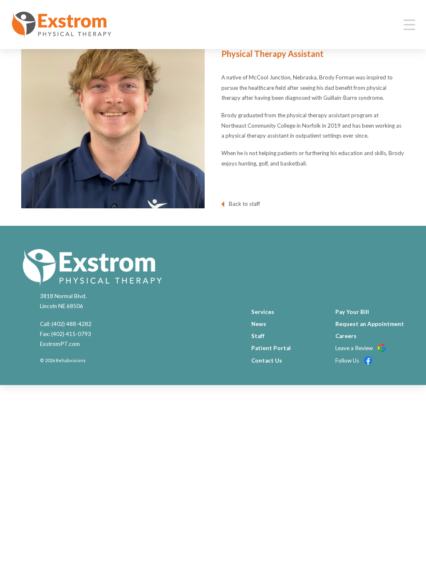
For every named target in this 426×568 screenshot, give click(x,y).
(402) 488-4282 (72, 324)
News (258, 324)
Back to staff (244, 204)
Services (262, 312)
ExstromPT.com (60, 344)
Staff (258, 336)
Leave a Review (354, 348)
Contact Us (266, 360)
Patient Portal (271, 348)
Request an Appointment (369, 324)
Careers (346, 336)
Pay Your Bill (352, 312)
